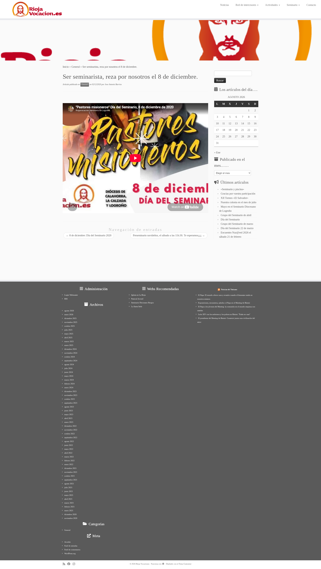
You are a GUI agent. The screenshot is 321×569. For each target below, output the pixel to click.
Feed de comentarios (72, 550)
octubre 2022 (69, 434)
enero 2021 (68, 511)
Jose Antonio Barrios (113, 84)
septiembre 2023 (70, 403)
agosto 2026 (69, 311)
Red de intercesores (246, 5)
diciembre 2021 (70, 468)
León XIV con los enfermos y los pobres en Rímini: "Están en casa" (224, 314)
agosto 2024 (69, 364)
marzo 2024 (69, 380)
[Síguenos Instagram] (75, 564)
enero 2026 (68, 314)
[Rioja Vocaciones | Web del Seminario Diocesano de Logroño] (37, 9)
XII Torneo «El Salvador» (234, 198)
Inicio (66, 66)
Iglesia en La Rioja (138, 295)
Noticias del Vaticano (229, 289)
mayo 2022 (68, 449)
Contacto (311, 5)
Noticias (224, 5)
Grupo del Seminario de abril (236, 215)
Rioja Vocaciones (142, 564)
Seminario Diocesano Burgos (142, 303)
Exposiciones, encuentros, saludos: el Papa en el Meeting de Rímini (224, 303)
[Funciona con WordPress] (163, 563)
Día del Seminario (230, 219)
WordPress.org (70, 553)
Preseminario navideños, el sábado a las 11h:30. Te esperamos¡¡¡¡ (169, 235)
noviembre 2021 (70, 472)
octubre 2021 (69, 476)
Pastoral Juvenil (137, 299)
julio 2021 (68, 487)
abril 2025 (68, 338)
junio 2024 (68, 372)
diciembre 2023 (70, 391)
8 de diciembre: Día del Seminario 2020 (88, 235)
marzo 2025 (69, 341)
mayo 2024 (68, 376)
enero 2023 (68, 422)
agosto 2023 (69, 407)
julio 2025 (68, 330)
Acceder (67, 542)
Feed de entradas (70, 546)
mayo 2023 (68, 414)
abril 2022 (68, 453)
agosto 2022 (69, 441)
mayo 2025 (68, 334)
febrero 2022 (69, 461)
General (75, 66)
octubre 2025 (69, 326)
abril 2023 (68, 418)
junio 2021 (68, 491)
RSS (66, 299)
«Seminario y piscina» (232, 189)
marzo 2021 (69, 503)
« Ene (217, 152)
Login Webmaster (71, 295)
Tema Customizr (185, 564)
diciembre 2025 (70, 318)
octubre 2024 (69, 357)
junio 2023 (68, 411)
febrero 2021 (69, 507)
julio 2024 (68, 368)
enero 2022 (68, 464)
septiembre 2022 (70, 437)
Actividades (271, 5)
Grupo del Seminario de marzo (237, 223)
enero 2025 (68, 345)
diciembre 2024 (70, 349)
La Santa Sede (136, 306)
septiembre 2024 (70, 361)
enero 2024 (68, 388)
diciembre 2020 (70, 514)
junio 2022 (68, 445)
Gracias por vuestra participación (238, 193)
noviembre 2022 (70, 430)
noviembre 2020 (70, 518)
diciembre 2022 (70, 426)
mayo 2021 (68, 495)
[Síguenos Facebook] (70, 564)
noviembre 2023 (70, 395)
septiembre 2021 (70, 480)
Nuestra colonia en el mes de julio (238, 202)
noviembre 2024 (70, 353)
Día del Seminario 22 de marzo (237, 228)
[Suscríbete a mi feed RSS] (65, 564)
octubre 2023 (69, 399)
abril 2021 (68, 499)
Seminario (292, 5)
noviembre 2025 (70, 322)
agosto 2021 (69, 484)
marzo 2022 (69, 457)
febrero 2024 (69, 384)
